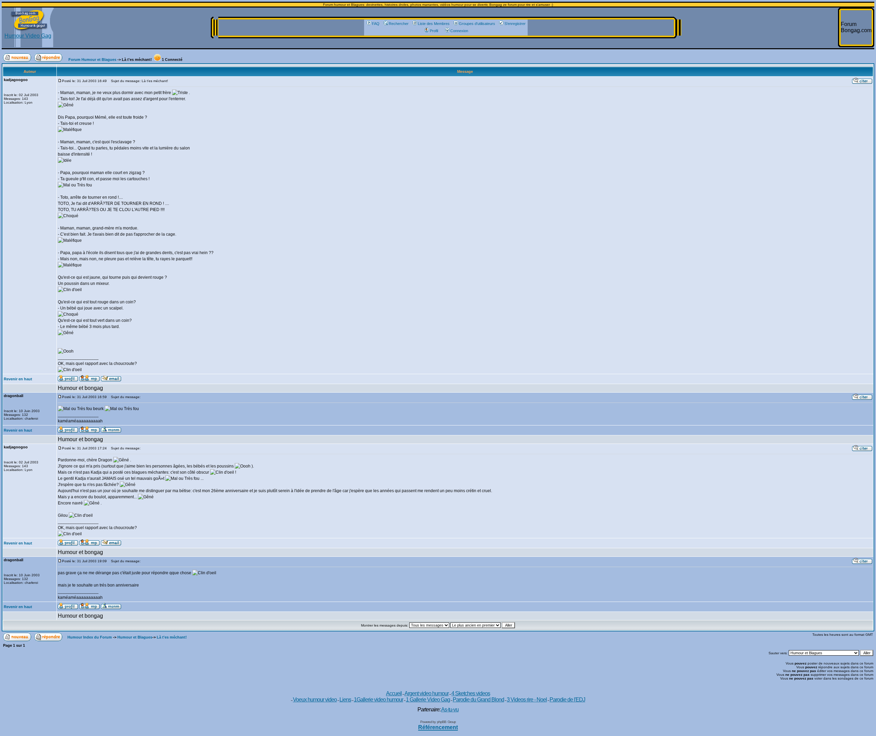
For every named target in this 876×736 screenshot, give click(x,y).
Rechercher (399, 24)
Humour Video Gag (27, 36)
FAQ (375, 24)
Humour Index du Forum (89, 637)
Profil (434, 31)
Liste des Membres (434, 24)
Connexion (459, 31)
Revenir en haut (18, 379)
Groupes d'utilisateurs (477, 24)
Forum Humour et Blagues (92, 59)
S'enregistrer (515, 24)
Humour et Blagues (134, 637)
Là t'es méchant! (172, 637)
